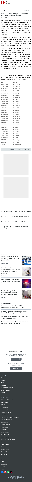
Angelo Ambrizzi (5, 402)
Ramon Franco (5, 449)
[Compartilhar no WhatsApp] (26, 149)
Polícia (2, 6)
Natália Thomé (5, 444)
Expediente (4, 464)
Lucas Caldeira (5, 432)
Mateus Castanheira (6, 442)
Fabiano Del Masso (6, 412)
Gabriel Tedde (4, 422)
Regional (3, 385)
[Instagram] (5, 472)
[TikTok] (11, 472)
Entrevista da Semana (7, 387)
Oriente (21, 6)
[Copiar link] (19, 149)
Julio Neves (4, 429)
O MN (2, 461)
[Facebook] (2, 472)
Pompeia (16, 6)
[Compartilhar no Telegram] (28, 149)
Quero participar (14, 368)
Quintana (26, 6)
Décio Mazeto (4, 410)
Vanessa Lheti (4, 454)
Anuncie (3, 469)
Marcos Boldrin (5, 434)
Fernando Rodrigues (6, 419)
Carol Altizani (4, 407)
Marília (7, 6)
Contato (3, 466)
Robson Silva (4, 452)
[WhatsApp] (8, 472)
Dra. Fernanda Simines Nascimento (10, 417)
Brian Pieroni (4, 405)
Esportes (3, 392)
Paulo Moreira (5, 447)
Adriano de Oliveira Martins (8, 400)
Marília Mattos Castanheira (8, 439)
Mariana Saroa (5, 437)
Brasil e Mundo (5, 390)
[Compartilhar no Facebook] (21, 149)
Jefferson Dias (4, 427)
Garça (11, 6)
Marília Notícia (5, 17)
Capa (2, 377)
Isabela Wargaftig (5, 424)
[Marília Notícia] (5, 2)
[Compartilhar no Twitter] (23, 149)
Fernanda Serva (5, 414)
